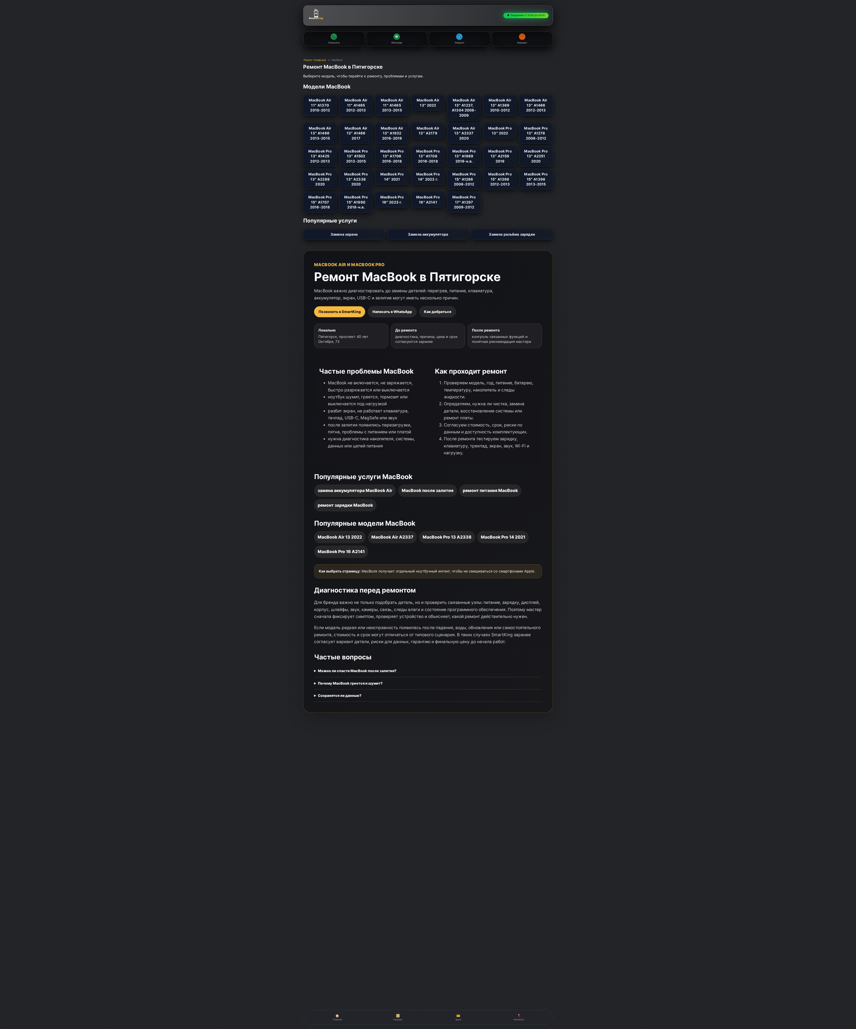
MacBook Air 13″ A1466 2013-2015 (320, 133)
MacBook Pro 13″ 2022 (500, 130)
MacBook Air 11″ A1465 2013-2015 (392, 105)
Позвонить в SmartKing (340, 311)
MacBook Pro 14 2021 (503, 537)
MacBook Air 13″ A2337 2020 (464, 133)
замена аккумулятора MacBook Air (355, 490)
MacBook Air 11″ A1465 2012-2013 (356, 105)
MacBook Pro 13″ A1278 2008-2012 (536, 133)
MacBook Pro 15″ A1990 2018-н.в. (356, 202)
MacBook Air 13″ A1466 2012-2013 (536, 105)
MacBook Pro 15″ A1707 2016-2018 (320, 202)
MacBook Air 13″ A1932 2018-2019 (392, 133)
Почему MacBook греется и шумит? (350, 683)
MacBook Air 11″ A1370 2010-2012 (320, 105)
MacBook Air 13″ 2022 (428, 102)
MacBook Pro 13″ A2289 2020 (320, 179)
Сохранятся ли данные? (339, 695)
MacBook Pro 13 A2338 (447, 537)
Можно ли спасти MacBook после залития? (357, 671)
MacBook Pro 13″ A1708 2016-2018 (428, 156)
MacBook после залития (427, 490)
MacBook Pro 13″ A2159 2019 (500, 156)
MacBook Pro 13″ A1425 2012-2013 (320, 156)
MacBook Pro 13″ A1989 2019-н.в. (464, 156)
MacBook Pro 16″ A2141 (428, 199)
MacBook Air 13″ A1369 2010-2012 (500, 105)
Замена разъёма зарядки (512, 234)
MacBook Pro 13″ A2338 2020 (356, 179)
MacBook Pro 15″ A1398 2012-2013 (500, 179)
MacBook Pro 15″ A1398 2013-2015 (536, 179)
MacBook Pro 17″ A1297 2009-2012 (464, 202)
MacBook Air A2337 (392, 537)
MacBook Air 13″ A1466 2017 (356, 133)
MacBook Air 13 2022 (340, 537)
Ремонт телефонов (315, 60)
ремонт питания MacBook (490, 490)
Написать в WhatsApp (392, 311)
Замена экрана (344, 234)
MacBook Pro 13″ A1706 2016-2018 (392, 156)
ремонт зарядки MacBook (345, 505)
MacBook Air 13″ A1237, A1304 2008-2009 (464, 107)
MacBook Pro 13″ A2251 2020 (536, 156)
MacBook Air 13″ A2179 (428, 130)
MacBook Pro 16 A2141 (341, 551)
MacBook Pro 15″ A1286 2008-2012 (464, 179)
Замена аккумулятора (428, 234)
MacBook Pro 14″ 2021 (392, 176)
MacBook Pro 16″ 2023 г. (392, 199)
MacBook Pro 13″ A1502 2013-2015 (356, 156)
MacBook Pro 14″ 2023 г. (428, 176)
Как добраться (437, 311)
